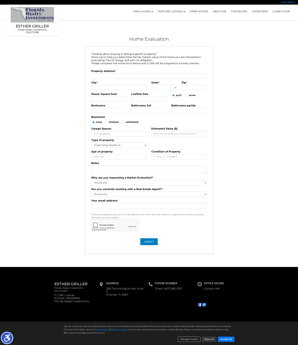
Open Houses (199, 11)
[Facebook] (200, 305)
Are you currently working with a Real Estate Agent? (127, 189)
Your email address (104, 200)
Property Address (103, 71)
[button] (7, 338)
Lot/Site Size (139, 94)
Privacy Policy (101, 329)
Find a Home (141, 11)
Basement (98, 117)
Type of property (102, 140)
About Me (219, 11)
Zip (184, 82)
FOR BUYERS (260, 11)
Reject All (209, 339)
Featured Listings (170, 11)
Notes (95, 163)
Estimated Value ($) (164, 128)
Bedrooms (98, 105)
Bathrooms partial (183, 105)
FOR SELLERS (239, 11)
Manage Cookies (189, 339)
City (94, 82)
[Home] (32, 14)
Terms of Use (120, 329)
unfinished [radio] (132, 122)
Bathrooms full (141, 105)
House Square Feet (104, 94)
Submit (149, 241)
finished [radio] (114, 122)
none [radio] (99, 122)
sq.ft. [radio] (179, 95)
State (155, 82)
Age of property (102, 151)
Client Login (281, 11)
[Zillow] (204, 305)
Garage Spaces (101, 128)
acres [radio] (192, 95)
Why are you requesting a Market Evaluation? (122, 177)
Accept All (226, 339)
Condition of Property (166, 151)
